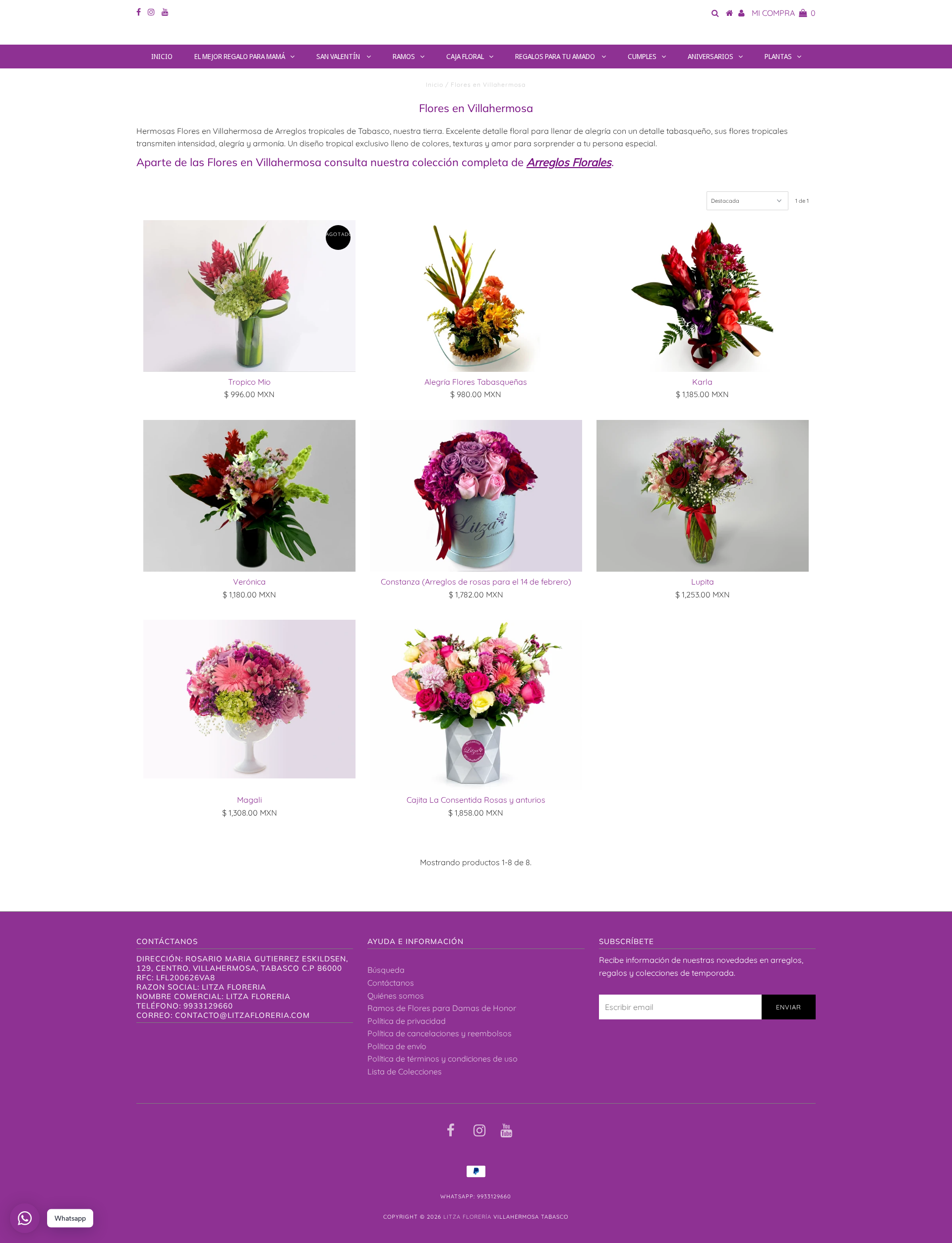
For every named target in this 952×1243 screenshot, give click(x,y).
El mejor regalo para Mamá (239, 56)
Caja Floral (465, 56)
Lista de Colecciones (404, 1071)
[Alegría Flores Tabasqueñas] (476, 296)
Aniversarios (710, 56)
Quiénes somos (395, 996)
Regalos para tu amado (555, 56)
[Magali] (249, 699)
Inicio (162, 56)
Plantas (778, 56)
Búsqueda (386, 970)
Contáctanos (390, 983)
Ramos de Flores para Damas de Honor (441, 1008)
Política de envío (396, 1046)
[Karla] (702, 296)
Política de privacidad (406, 1021)
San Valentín (338, 56)
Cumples (642, 56)
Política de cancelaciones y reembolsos (439, 1033)
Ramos (404, 56)
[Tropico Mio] (249, 296)
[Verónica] (249, 496)
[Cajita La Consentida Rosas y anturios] (476, 705)
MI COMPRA (784, 13)
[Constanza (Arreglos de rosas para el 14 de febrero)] (476, 496)
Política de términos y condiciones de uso (442, 1059)
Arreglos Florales (569, 162)
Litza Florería (476, 35)
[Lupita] (702, 496)
